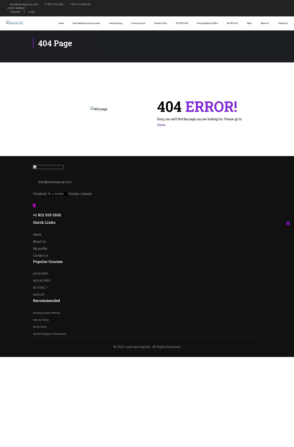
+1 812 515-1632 (54, 4)
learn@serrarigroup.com (24, 4)
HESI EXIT (39, 294)
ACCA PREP (40, 273)
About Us (265, 23)
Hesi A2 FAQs (41, 319)
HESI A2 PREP (42, 280)
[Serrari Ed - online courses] (21, 23)
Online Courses (138, 23)
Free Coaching (115, 23)
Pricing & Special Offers (207, 23)
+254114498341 (16, 8)
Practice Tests (160, 23)
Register (15, 11)
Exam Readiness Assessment (86, 23)
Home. (161, 125)
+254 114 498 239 (80, 4)
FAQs (249, 23)
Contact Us (283, 23)
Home (61, 23)
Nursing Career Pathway (46, 312)
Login (31, 11)
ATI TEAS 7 (40, 287)
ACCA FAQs (40, 326)
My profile (40, 249)
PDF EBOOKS (182, 23)
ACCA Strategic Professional (49, 333)
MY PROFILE (232, 23)
